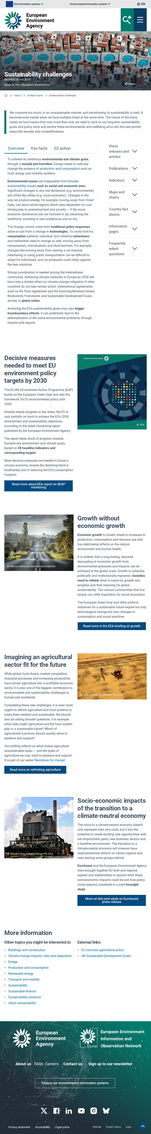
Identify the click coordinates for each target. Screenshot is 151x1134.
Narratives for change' (50, 760)
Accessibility (42, 1127)
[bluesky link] (106, 1111)
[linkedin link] (69, 1111)
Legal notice (62, 1127)
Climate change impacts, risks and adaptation (40, 956)
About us (23, 1064)
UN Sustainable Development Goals (106, 956)
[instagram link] (94, 1111)
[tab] (16, 149)
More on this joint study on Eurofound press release (111, 900)
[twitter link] (44, 1111)
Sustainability (17, 985)
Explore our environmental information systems (75, 1083)
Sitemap (97, 1127)
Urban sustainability (22, 1003)
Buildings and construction (26, 950)
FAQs (38, 1064)
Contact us (72, 1064)
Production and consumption (28, 968)
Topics (17, 95)
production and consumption (60, 169)
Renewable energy (20, 973)
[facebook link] (57, 1111)
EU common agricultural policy (102, 950)
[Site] (50, 20)
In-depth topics (35, 95)
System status (113, 1127)
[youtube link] (82, 1111)
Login (129, 1127)
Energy (13, 962)
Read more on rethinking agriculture (35, 770)
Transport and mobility (24, 979)
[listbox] (24, 4)
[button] (124, 151)
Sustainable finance (22, 991)
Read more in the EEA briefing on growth (111, 626)
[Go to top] (142, 1125)
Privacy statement (19, 1127)
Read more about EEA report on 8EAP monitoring (38, 485)
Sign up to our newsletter (110, 1064)
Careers (52, 1064)
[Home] (6, 96)
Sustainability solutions (24, 997)
